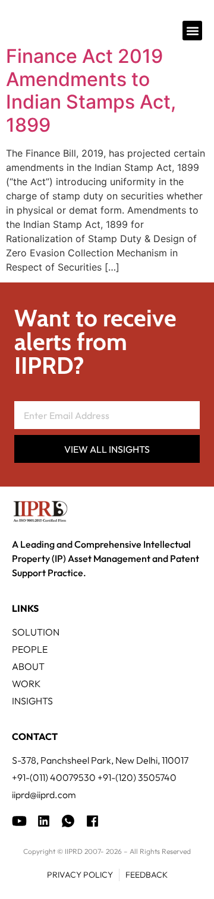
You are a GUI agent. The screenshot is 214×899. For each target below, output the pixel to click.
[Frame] (68, 821)
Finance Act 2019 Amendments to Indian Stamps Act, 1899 (91, 90)
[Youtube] (19, 821)
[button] (192, 30)
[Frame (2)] (92, 821)
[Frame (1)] (43, 821)
